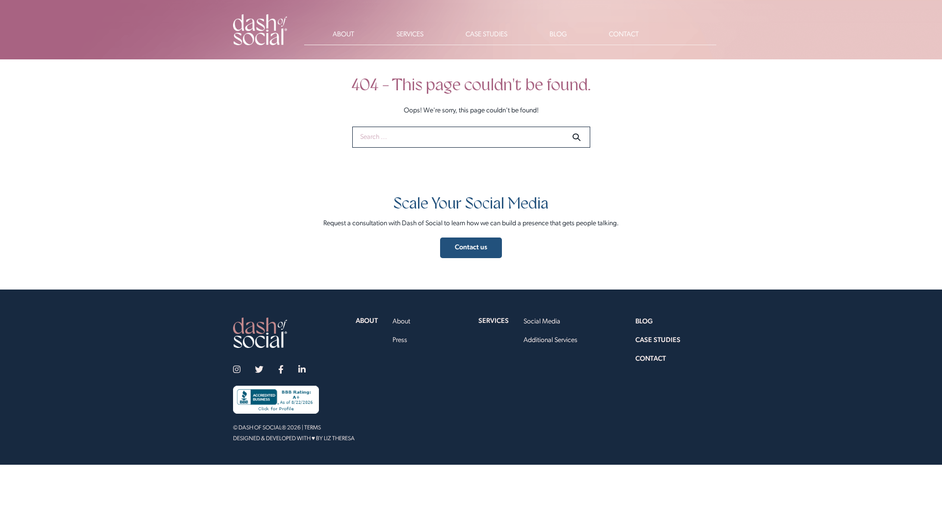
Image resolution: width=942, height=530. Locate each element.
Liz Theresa (339, 439)
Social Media (541, 321)
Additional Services (550, 340)
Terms (312, 428)
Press (399, 340)
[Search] (576, 137)
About (401, 321)
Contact (650, 359)
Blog (644, 321)
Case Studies (657, 340)
